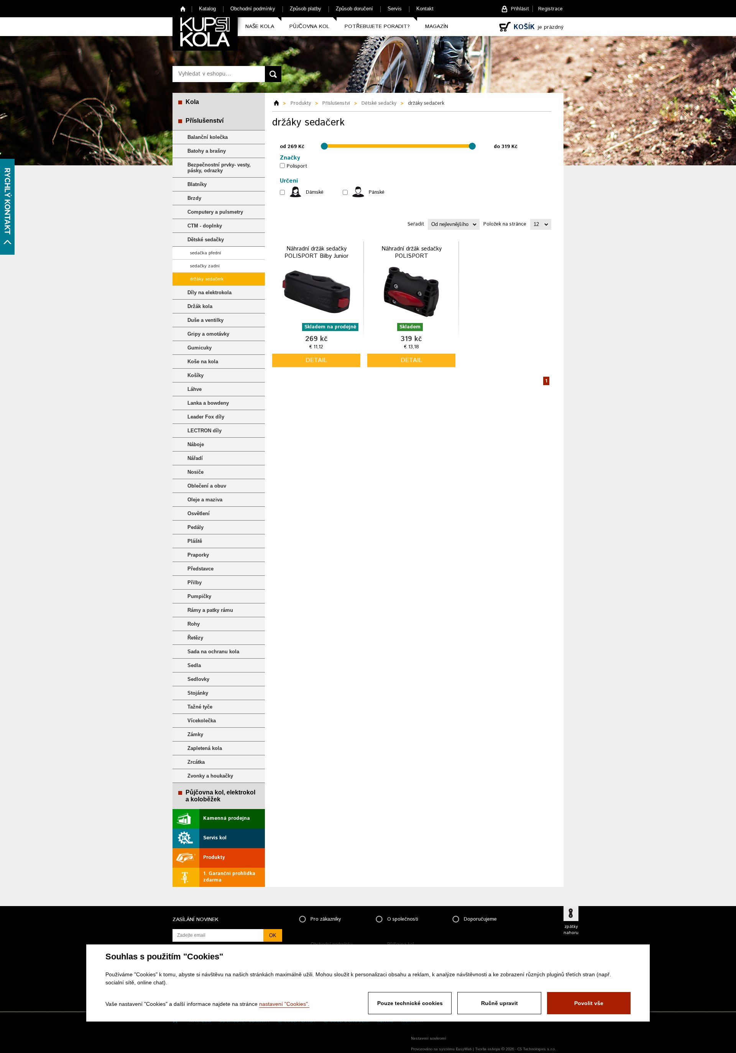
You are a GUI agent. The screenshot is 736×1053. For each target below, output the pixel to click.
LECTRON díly (204, 430)
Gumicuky (199, 348)
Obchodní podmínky (252, 9)
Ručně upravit (499, 1003)
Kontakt (425, 9)
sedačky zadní (205, 266)
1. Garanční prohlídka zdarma (229, 877)
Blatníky (197, 184)
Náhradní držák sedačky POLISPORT (411, 252)
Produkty (214, 857)
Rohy (193, 624)
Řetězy (195, 638)
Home (183, 8)
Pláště (194, 541)
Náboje (195, 444)
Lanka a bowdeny (208, 403)
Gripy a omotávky (208, 334)
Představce (200, 569)
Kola (192, 102)
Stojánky (197, 693)
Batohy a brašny (206, 151)
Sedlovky (198, 679)
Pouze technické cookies (410, 1003)
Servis (395, 9)
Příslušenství (204, 120)
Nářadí (195, 458)
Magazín (436, 26)
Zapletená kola (204, 748)
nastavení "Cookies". (284, 1004)
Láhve (194, 389)
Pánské (376, 192)
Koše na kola (202, 361)
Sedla (194, 665)
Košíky (195, 375)
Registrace (550, 9)
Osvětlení (198, 513)
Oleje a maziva (204, 500)
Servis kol (215, 838)
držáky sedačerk (206, 279)
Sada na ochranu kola (213, 651)
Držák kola (199, 306)
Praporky (198, 555)
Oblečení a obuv (206, 486)
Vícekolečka (201, 720)
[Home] (279, 103)
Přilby (194, 582)
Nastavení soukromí (428, 1038)
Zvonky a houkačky (210, 776)
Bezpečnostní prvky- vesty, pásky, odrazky (219, 167)
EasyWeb (464, 1049)
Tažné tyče (199, 707)
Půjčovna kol (309, 26)
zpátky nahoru (571, 930)
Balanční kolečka (207, 137)
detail (316, 360)
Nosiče (195, 472)
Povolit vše (588, 1003)
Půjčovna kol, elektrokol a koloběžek (220, 796)
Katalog (207, 9)
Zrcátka (196, 762)
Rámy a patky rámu (210, 610)
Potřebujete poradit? (377, 26)
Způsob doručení (354, 9)
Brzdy (194, 198)
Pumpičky (199, 596)
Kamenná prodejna (226, 818)
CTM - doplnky (204, 226)
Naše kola (259, 26)
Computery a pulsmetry (215, 212)
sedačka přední (205, 253)
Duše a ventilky (205, 320)
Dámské (315, 192)
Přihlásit (520, 9)
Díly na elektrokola (209, 292)
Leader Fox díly (205, 417)
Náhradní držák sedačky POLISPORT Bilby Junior (316, 252)
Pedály (195, 527)
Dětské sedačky (205, 239)
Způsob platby (305, 9)
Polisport (297, 166)
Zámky (195, 734)
